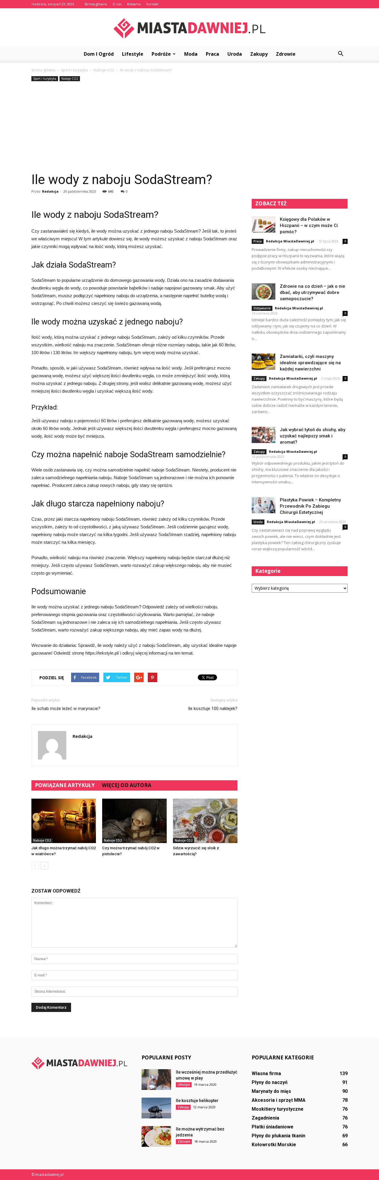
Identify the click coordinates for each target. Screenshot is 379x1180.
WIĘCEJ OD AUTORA (126, 785)
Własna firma (266, 1073)
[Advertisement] (189, 127)
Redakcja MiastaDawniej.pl (290, 241)
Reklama (134, 4)
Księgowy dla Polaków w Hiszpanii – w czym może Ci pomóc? (309, 225)
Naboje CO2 (69, 78)
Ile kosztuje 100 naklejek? (212, 708)
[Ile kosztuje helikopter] (156, 1108)
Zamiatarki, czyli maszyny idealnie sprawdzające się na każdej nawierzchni (310, 363)
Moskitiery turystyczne (277, 1109)
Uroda (234, 54)
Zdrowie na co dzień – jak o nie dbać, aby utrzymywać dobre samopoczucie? (312, 292)
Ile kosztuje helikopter (197, 1100)
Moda (190, 54)
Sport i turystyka (44, 78)
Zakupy (259, 54)
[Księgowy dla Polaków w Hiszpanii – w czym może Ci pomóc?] (263, 224)
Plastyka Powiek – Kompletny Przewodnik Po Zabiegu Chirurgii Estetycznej (310, 506)
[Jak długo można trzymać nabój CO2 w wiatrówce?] (63, 821)
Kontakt (152, 4)
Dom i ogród (99, 54)
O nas (117, 4)
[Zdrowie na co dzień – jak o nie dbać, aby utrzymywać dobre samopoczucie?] (263, 291)
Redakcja (50, 191)
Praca (212, 54)
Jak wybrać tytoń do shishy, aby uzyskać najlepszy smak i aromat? (312, 436)
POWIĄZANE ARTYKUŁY (65, 785)
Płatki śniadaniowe (272, 1127)
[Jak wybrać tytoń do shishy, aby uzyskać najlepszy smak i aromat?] (263, 435)
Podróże (161, 54)
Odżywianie (262, 308)
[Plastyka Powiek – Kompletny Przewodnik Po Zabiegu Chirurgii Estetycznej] (263, 505)
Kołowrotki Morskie (274, 1144)
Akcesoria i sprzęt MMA (279, 1100)
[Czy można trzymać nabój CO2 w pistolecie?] (134, 821)
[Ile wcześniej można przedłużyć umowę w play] (156, 1079)
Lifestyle (132, 54)
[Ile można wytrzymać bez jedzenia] (156, 1136)
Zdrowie (286, 54)
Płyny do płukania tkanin (278, 1136)
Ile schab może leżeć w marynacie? (65, 708)
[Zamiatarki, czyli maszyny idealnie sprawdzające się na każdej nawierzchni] (263, 362)
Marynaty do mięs (271, 1091)
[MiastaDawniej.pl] (189, 28)
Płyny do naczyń (270, 1082)
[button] (340, 54)
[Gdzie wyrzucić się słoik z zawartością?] (205, 821)
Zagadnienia (265, 1118)
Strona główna (95, 4)
